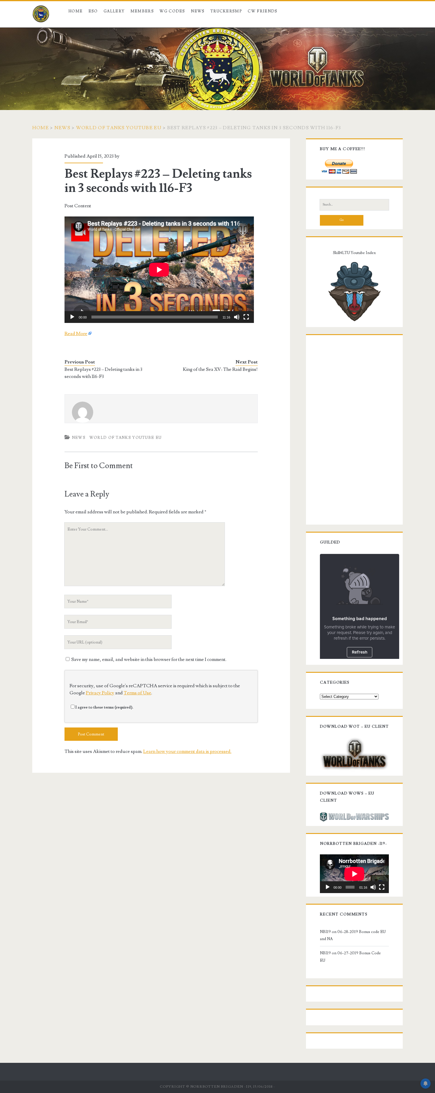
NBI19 (325, 931)
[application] (159, 269)
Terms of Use (137, 693)
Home (75, 11)
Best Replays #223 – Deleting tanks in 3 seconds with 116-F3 (103, 372)
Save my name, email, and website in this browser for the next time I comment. (148, 659)
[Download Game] (354, 753)
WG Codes (172, 11)
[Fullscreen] (246, 317)
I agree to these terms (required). (104, 707)
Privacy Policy (100, 693)
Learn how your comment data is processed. (187, 751)
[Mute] (237, 317)
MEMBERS (142, 11)
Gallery (114, 11)
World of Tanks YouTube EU (119, 128)
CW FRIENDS (262, 11)
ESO (93, 11)
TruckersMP (226, 11)
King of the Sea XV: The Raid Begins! (220, 369)
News (197, 11)
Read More (76, 334)
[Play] (72, 317)
